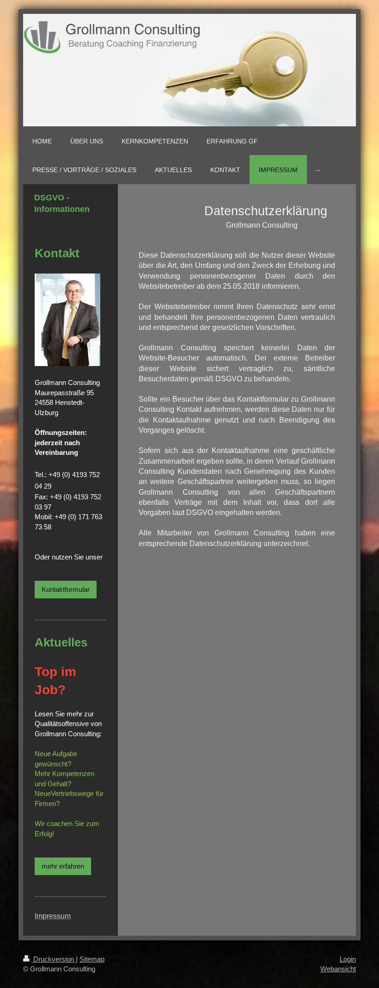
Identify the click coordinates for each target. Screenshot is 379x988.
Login (348, 959)
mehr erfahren (63, 866)
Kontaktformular (66, 589)
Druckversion (53, 959)
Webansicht (338, 969)
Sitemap (91, 959)
